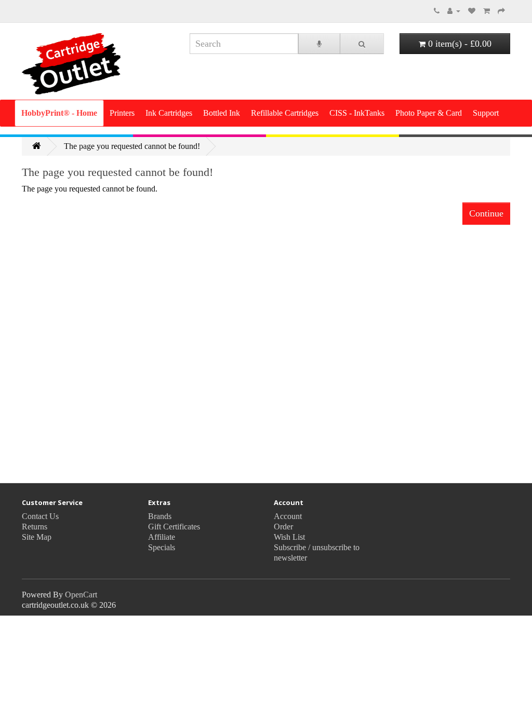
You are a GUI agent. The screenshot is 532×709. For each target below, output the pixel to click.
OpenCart (81, 594)
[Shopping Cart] (486, 10)
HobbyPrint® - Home (59, 112)
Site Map (36, 537)
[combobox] (244, 43)
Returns (34, 526)
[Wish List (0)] (471, 10)
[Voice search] (319, 43)
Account (288, 516)
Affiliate (161, 537)
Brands (159, 516)
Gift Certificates (174, 526)
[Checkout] (501, 10)
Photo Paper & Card (428, 112)
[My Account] (453, 10)
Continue (486, 213)
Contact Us (40, 516)
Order (283, 526)
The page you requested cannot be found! (132, 146)
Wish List (289, 537)
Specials (161, 547)
